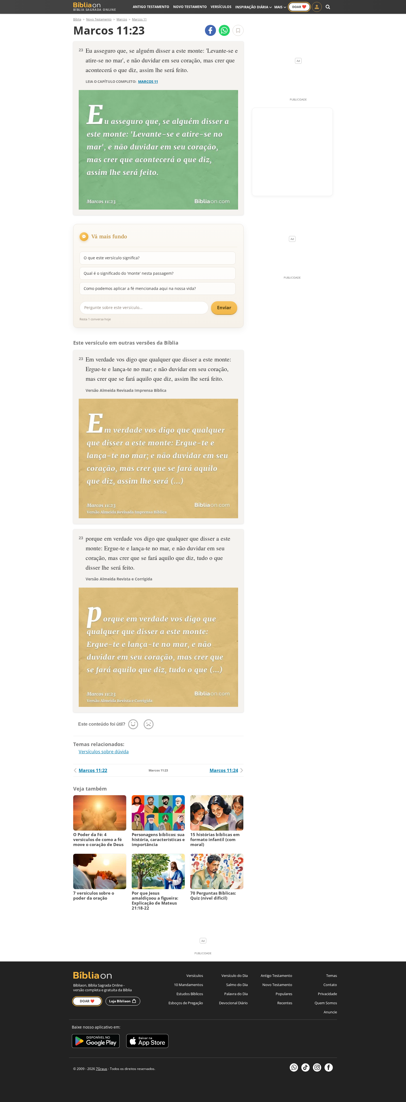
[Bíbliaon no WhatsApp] (294, 1067)
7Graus (101, 1068)
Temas (331, 975)
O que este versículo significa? (111, 257)
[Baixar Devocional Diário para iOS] (147, 1042)
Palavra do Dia (236, 993)
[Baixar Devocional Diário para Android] (96, 1042)
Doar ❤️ (87, 1001)
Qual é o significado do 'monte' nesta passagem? (128, 273)
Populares (284, 993)
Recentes (284, 1002)
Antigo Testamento (151, 6)
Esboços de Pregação (185, 1002)
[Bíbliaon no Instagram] (317, 1067)
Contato (330, 984)
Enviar (224, 308)
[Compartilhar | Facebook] (210, 30)
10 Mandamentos (188, 984)
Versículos (221, 6)
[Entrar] (317, 7)
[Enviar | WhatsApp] (224, 30)
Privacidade (327, 993)
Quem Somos (326, 1002)
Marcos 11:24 (224, 770)
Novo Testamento (190, 6)
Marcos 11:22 (93, 770)
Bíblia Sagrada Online (94, 9)
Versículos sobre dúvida (104, 752)
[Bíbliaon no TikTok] (305, 1067)
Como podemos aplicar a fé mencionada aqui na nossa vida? (140, 288)
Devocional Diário (233, 1002)
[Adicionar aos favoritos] (238, 30)
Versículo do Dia (235, 975)
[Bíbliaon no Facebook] (329, 1067)
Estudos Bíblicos (189, 993)
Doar (299, 6)
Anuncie (330, 1011)
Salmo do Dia (237, 984)
